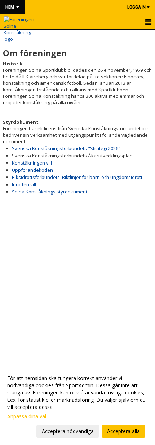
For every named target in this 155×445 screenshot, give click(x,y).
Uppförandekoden (32, 170)
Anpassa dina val (26, 416)
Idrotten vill (24, 184)
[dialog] (77, 404)
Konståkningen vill (32, 163)
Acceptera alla (123, 431)
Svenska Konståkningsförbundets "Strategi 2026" (66, 148)
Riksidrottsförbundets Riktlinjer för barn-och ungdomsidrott (77, 177)
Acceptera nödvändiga (68, 431)
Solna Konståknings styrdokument (49, 191)
